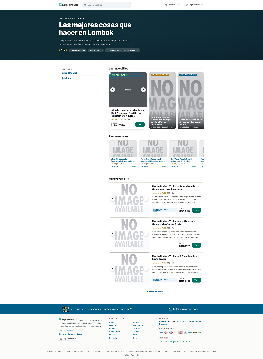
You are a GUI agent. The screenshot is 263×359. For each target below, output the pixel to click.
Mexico (136, 335)
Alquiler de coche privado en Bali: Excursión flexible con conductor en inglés (127, 113)
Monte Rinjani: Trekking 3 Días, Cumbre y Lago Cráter (175, 257)
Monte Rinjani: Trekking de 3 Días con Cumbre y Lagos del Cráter (173, 222)
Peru (135, 338)
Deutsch (163, 324)
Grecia (112, 335)
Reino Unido (114, 332)
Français (200, 322)
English (162, 322)
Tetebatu (81, 78)
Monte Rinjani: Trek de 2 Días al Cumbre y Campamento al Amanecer (175, 187)
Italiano (191, 322)
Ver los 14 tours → (156, 292)
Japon (136, 332)
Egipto (136, 322)
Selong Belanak (81, 73)
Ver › (140, 125)
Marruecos (138, 325)
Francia (112, 325)
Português (181, 322)
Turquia (136, 328)
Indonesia (65, 18)
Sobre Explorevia (67, 331)
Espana (112, 328)
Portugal (113, 338)
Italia (111, 322)
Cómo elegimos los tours (70, 334)
